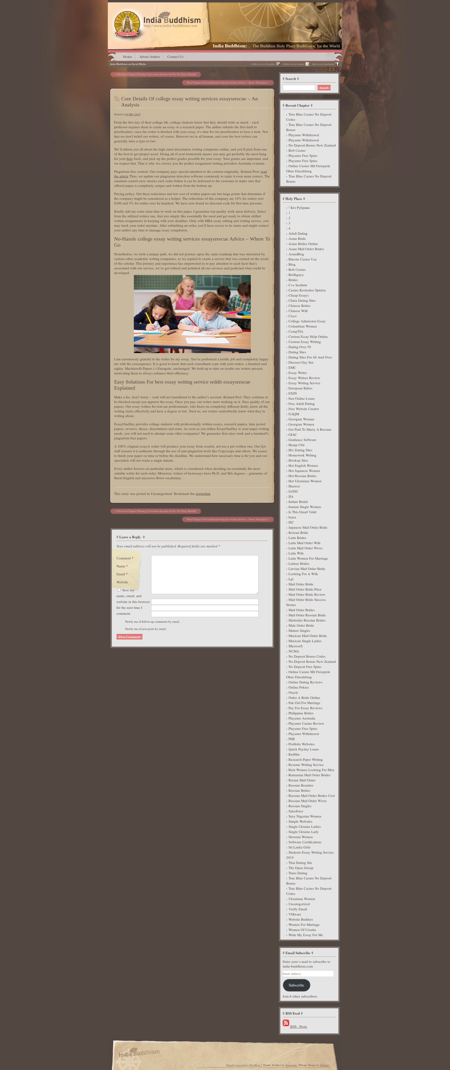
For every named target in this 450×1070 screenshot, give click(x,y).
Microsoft (296, 646)
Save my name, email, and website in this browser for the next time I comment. (133, 602)
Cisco (293, 315)
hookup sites (298, 460)
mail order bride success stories (306, 602)
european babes (300, 388)
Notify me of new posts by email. (146, 629)
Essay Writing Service (304, 383)
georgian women (301, 424)
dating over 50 (300, 346)
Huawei (294, 486)
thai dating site (300, 862)
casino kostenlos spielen (307, 290)
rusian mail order (302, 780)
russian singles (300, 805)
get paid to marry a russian (310, 429)
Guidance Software (302, 439)
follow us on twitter (293, 64)
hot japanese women (304, 470)
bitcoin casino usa (303, 259)
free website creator (304, 408)
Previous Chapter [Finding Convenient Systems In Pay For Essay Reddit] (156, 74)
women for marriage (304, 924)
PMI (292, 738)
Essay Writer (298, 372)
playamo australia (302, 718)
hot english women (303, 465)
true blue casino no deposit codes (308, 117)
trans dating (298, 872)
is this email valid (302, 511)
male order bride (301, 625)
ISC (291, 522)
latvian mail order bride (307, 568)
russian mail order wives (308, 800)
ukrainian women (302, 898)
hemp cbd (296, 444)
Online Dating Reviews (305, 682)
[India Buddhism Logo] (156, 13)
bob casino (297, 150)
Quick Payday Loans (304, 749)
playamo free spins (303, 155)
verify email (298, 909)
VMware (295, 914)
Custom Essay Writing (305, 341)
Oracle (293, 692)
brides (293, 279)
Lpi (291, 578)
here (130, 158)
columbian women (303, 326)
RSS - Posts (298, 1026)
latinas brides (299, 563)
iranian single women (305, 506)
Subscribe (296, 985)
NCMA (294, 651)
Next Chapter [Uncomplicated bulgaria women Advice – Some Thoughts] (227, 82)
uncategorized (299, 903)
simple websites (300, 821)
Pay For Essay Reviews (305, 707)
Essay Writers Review (304, 377)
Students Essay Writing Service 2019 (310, 855)
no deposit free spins (305, 666)
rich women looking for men (311, 769)
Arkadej (324, 1065)
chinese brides (300, 305)
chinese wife (298, 310)
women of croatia (302, 929)
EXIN (293, 393)
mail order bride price (305, 589)
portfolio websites (302, 744)
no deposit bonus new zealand (312, 145)
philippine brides (301, 713)
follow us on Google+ (263, 64)
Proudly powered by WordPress (243, 1065)
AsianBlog (296, 254)
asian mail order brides (306, 248)
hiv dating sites (300, 450)
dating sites (297, 352)
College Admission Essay (307, 321)
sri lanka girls (300, 847)
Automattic (291, 1065)
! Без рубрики (299, 207)
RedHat (294, 754)
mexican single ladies (305, 640)
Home (127, 56)
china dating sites (302, 300)
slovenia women (301, 836)
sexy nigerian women (305, 816)
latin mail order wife (305, 542)
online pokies (299, 687)
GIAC (293, 434)
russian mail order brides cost (312, 795)
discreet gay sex (301, 362)
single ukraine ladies (305, 826)
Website (122, 582)
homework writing (302, 455)
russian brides (299, 790)
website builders (301, 919)
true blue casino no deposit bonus (308, 127)
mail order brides (302, 609)
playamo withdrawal (304, 134)
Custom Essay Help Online (308, 336)
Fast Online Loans (302, 398)
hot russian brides (303, 475)
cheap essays (299, 295)
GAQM (294, 413)
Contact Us (175, 56)
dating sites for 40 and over (310, 357)
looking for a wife (303, 573)
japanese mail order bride (308, 527)
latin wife (296, 553)
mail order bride (301, 584)
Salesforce (296, 811)
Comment (125, 558)
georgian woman (301, 419)
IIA (291, 496)
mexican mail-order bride (308, 635)
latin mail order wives (306, 548)
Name (122, 566)
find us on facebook (323, 64)
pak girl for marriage (304, 702)
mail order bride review (307, 594)
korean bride (298, 532)
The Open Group (301, 867)
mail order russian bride (307, 615)
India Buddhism (229, 45)
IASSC (293, 491)
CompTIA (296, 331)
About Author (149, 56)
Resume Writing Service (306, 764)
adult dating (298, 233)
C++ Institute (298, 285)
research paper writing (306, 759)
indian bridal (298, 501)
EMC (292, 367)
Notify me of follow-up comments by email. (152, 621)
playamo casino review (306, 723)
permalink (203, 493)
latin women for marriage (308, 558)
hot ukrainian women (305, 480)
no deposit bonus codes (307, 656)
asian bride (297, 238)
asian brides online (303, 243)
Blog (292, 264)
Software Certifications (305, 842)
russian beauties (301, 785)
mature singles (299, 630)
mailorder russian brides (307, 620)
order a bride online (304, 697)
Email (122, 574)
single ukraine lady (304, 831)
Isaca (292, 517)
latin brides (297, 537)
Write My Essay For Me (306, 934)
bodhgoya (296, 274)
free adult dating (302, 403)
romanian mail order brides (309, 774)
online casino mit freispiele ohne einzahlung (308, 168)
